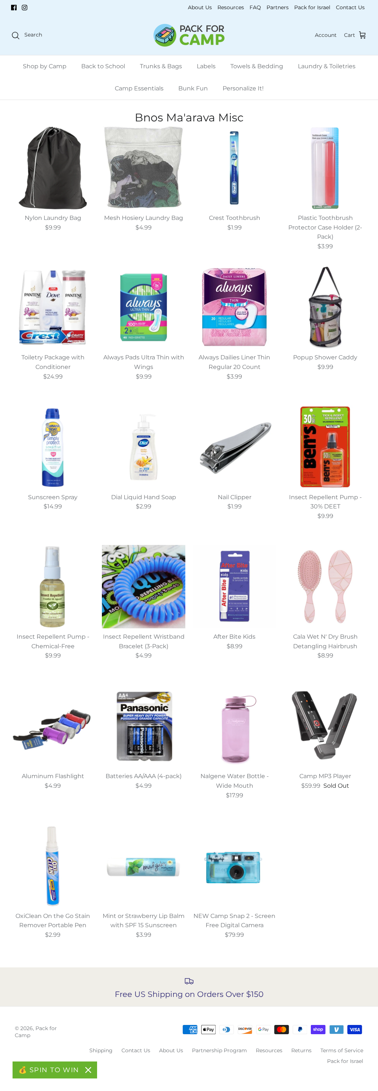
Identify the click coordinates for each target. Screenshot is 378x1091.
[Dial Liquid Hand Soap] (143, 447)
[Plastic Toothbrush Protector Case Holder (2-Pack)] (325, 168)
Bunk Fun (193, 88)
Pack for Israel (312, 7)
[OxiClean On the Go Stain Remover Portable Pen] (52, 866)
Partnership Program (219, 1050)
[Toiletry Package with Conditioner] (52, 307)
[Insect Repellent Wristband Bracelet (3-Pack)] (143, 586)
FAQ (255, 7)
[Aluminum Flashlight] (52, 726)
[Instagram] (24, 7)
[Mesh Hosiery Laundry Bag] (143, 168)
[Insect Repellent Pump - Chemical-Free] (52, 586)
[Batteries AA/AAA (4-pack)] (143, 726)
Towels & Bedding (256, 66)
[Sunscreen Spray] (52, 447)
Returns (301, 1050)
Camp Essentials (139, 88)
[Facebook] (14, 7)
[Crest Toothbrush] (234, 168)
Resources (230, 7)
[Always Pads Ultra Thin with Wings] (143, 307)
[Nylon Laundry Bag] (52, 168)
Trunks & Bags (161, 66)
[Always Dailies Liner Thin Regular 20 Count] (234, 307)
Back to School (103, 66)
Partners (278, 7)
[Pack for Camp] (189, 35)
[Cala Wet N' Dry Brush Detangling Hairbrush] (325, 586)
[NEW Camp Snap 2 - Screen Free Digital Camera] (234, 866)
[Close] (88, 1070)
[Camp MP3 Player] (325, 726)
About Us (200, 7)
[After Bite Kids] (234, 586)
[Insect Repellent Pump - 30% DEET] (325, 447)
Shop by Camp (44, 66)
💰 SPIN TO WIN (48, 1070)
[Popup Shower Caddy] (325, 307)
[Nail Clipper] (234, 447)
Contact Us (350, 7)
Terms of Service (341, 1050)
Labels (206, 66)
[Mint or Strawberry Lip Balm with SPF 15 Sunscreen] (143, 866)
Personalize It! (243, 88)
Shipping (101, 1050)
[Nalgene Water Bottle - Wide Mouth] (234, 726)
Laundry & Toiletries (326, 66)
